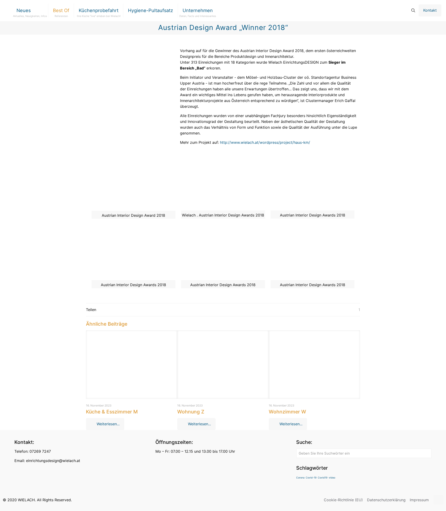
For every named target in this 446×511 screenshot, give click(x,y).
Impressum (419, 500)
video (332, 477)
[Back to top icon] (438, 500)
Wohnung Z (190, 412)
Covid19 (323, 477)
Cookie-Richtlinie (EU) (343, 500)
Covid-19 (311, 477)
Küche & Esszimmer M (112, 412)
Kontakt (430, 10)
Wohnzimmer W (287, 412)
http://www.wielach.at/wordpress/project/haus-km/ (265, 142)
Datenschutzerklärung (386, 500)
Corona (300, 477)
